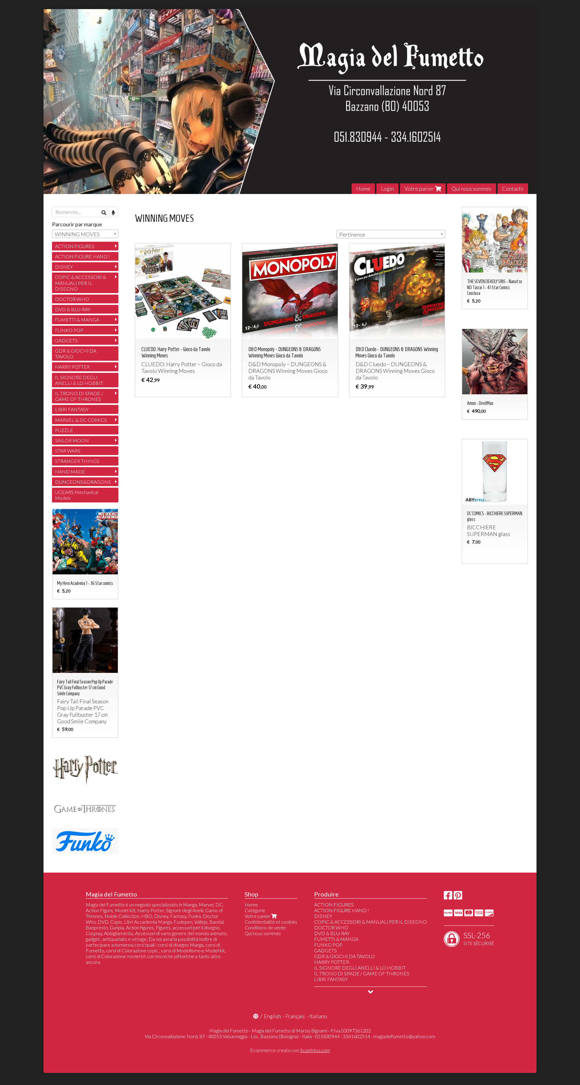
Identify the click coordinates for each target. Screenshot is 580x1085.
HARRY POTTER (72, 367)
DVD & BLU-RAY (72, 309)
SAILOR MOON (72, 440)
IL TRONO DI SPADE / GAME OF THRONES (79, 396)
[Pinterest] (458, 897)
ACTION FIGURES (75, 246)
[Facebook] (448, 897)
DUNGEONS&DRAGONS (83, 482)
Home (363, 188)
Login (387, 188)
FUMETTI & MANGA (77, 319)
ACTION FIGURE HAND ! (82, 256)
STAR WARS (67, 451)
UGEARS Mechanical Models (76, 495)
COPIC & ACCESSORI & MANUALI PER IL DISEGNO (80, 282)
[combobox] (391, 234)
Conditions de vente (265, 927)
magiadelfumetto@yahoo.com (404, 1036)
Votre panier (419, 188)
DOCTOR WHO (72, 299)
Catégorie (255, 910)
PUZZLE (64, 430)
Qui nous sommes (471, 188)
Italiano (318, 1016)
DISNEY (64, 267)
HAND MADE (70, 471)
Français (295, 1016)
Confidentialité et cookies (271, 922)
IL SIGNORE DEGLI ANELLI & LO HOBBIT (79, 380)
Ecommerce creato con (290, 1050)
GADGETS (66, 340)
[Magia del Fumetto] (290, 101)
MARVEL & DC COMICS (81, 420)
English (272, 1016)
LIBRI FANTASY (72, 409)
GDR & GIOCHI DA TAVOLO (75, 353)
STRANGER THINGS (77, 461)
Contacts (513, 188)
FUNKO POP (69, 330)
